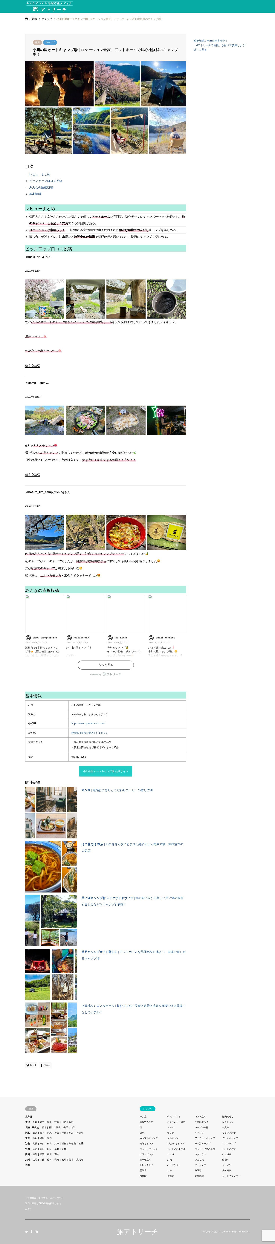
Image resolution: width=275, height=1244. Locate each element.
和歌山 (72, 1143)
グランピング (146, 1154)
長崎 (56, 1159)
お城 (169, 1159)
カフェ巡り (200, 1116)
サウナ (170, 1132)
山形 (64, 1122)
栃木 (42, 1132)
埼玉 (56, 1132)
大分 (42, 1159)
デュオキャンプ (230, 1138)
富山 (58, 1127)
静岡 (37, 42)
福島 (71, 1122)
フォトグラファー (231, 1176)
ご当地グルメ (201, 1122)
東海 (27, 1138)
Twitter (26, 1231)
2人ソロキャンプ (175, 1143)
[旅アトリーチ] (49, 6)
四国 (27, 1154)
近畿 (27, 1143)
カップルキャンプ (149, 1138)
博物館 (143, 1176)
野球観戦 (199, 1176)
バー (169, 1170)
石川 (51, 1127)
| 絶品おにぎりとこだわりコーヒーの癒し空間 (117, 790)
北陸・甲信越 (32, 1127)
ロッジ (170, 1154)
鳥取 (56, 1149)
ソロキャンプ (229, 1143)
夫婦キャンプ (146, 1143)
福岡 (35, 1159)
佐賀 (49, 1159)
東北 (27, 1122)
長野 (65, 1127)
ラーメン (226, 1165)
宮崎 (64, 1159)
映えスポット (174, 1116)
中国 (27, 1149)
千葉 (64, 1132)
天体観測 (226, 1170)
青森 (35, 1122)
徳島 (35, 1154)
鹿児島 (79, 1159)
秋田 (49, 1122)
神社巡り (226, 1154)
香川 (49, 1154)
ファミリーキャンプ (205, 1138)
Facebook (31, 1231)
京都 (42, 1143)
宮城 (56, 1122)
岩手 (42, 1122)
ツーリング (200, 1165)
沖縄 (27, 1165)
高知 (56, 1154)
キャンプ (50, 42)
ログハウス (200, 1154)
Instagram (36, 1231)
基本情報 (35, 193)
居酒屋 (143, 1170)
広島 (35, 1149)
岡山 (42, 1149)
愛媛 (42, 1154)
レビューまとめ (39, 174)
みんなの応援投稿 (41, 187)
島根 (64, 1149)
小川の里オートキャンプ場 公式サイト (105, 771)
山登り (225, 1159)
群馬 (49, 1132)
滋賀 (64, 1143)
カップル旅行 (201, 1127)
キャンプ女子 (229, 1132)
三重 (81, 1143)
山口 (49, 1149)
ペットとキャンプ (149, 1149)
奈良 (49, 1143)
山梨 (73, 1127)
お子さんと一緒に (176, 1122)
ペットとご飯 (229, 1149)
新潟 (44, 1127)
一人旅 (225, 1127)
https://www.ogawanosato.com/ (88, 723)
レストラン (227, 1122)
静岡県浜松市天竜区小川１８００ (89, 732)
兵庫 (56, 1143)
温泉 (142, 1132)
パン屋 (143, 1116)
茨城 (35, 1132)
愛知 (49, 1138)
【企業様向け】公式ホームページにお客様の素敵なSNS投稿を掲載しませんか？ (44, 1203)
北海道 (28, 1116)
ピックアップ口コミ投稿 (45, 180)
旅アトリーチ (137, 1232)
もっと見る (105, 664)
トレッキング (146, 1165)
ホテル (170, 1127)
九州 (27, 1159)
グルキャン (172, 1138)
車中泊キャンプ (202, 1143)
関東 (27, 1132)
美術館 (170, 1176)
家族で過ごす (146, 1122)
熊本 (71, 1159)
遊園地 (198, 1170)
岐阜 (42, 1138)
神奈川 (79, 1132)
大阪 (35, 1143)
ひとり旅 (199, 1159)
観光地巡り (227, 1116)
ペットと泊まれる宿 (205, 1149)
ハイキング (172, 1165)
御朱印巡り (145, 1159)
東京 (71, 1132)
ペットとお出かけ (176, 1149)
